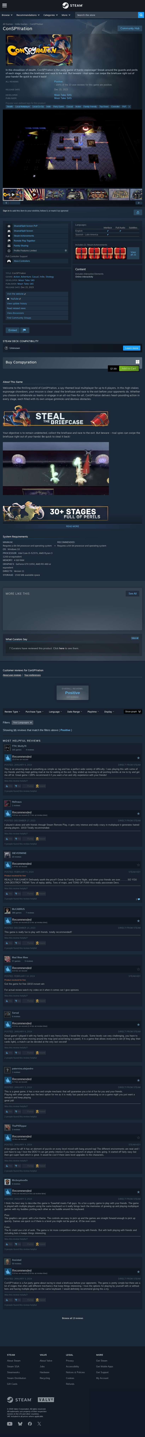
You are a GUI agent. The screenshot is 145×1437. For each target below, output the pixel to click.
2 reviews (16, 1129)
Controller (115, 106)
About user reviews (12, 675)
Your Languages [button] (21, 722)
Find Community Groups (19, 317)
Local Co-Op (38, 106)
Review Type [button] (11, 711)
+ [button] (129, 106)
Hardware (44, 1372)
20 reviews (16, 857)
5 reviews (29, 961)
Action (78, 106)
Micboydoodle (20, 1180)
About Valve (46, 1360)
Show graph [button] (131, 711)
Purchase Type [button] (33, 711)
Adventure (26, 276)
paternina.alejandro (22, 1068)
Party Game (58, 106)
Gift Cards (12, 1384)
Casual (70, 106)
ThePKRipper (19, 1126)
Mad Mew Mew (20, 957)
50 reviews (16, 1264)
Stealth (10, 106)
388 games (17, 913)
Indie (49, 106)
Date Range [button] (73, 711)
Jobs (42, 1366)
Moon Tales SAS (63, 95)
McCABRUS (18, 909)
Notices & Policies (75, 1372)
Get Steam (101, 1360)
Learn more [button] (131, 348)
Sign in (6, 211)
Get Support (102, 1372)
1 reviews (16, 805)
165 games (17, 750)
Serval (15, 1013)
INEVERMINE (19, 853)
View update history (17, 303)
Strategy (50, 276)
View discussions (15, 313)
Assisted (16, 1260)
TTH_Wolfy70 (19, 746)
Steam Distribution (16, 1378)
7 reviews (30, 913)
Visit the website (15, 293)
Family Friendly (90, 106)
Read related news (16, 308)
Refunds (70, 1384)
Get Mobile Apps (104, 1366)
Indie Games (21, 24)
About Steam (14, 1360)
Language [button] (54, 711)
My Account (102, 1378)
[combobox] (106, 15)
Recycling (45, 1378)
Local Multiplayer (23, 106)
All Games (8, 24)
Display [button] (108, 711)
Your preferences (32, 675)
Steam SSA (13, 1366)
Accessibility (72, 1366)
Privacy (70, 1360)
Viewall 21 (133, 253)
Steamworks (13, 1372)
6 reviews (16, 1016)
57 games (16, 961)
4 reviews (30, 750)
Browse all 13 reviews (72, 1318)
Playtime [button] (92, 711)
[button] (7, 15)
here (61, 648)
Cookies (70, 1378)
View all (135, 638)
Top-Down (104, 106)
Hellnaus (17, 802)
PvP (124, 106)
